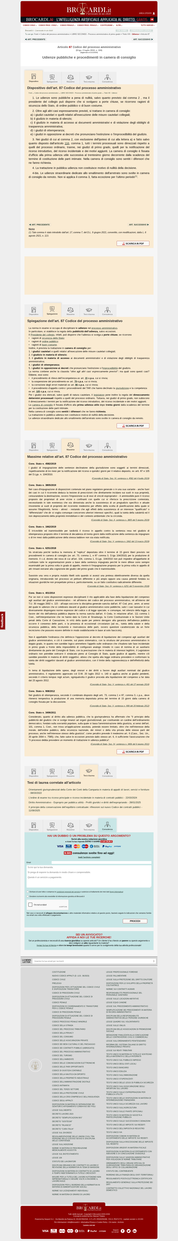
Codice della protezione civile (68, 1093)
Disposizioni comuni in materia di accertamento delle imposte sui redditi (127, 1137)
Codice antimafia (60, 1086)
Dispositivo (33, 314)
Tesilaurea (89, 82)
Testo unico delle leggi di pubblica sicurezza (130, 1083)
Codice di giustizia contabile (67, 1070)
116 (67, 143)
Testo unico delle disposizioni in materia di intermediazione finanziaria (128, 1099)
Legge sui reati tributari (119, 1050)
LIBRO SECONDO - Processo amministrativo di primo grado (81, 93)
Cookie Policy (102, 1222)
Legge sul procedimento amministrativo (127, 1006)
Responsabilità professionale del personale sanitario (124, 994)
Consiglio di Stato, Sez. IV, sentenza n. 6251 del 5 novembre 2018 (118, 586)
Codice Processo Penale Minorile (69, 1022)
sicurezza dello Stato (53, 338)
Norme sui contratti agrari (120, 989)
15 (86, 378)
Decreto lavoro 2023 (62, 1114)
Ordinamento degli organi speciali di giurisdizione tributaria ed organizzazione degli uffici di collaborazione (128, 1165)
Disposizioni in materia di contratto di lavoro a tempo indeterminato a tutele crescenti (76, 1172)
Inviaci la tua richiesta (46, 945)
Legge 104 (57, 1158)
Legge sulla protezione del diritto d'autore (129, 979)
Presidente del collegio (42, 334)
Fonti (36, 34)
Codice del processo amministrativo (54, 34)
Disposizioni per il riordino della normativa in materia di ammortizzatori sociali (76, 1186)
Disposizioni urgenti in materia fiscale (126, 1148)
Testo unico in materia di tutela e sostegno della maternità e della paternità (129, 1055)
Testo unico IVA (114, 1132)
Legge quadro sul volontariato (122, 1022)
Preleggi (56, 983)
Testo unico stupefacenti (119, 1079)
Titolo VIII (130, 34)
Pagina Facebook (123, 1230)
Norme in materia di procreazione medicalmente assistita (69, 1149)
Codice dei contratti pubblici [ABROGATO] (73, 1048)
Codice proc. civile (48, 25)
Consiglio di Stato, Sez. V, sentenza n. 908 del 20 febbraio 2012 (120, 706)
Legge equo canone (116, 1002)
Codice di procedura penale (66, 1012)
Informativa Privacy (88, 1222)
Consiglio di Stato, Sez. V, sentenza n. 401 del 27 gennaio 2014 (120, 684)
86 (76, 384)
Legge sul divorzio (62, 1133)
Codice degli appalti (62, 1101)
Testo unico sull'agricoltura (121, 1108)
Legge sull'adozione (62, 1144)
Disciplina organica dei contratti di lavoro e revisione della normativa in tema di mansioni (75, 1166)
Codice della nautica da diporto (68, 1074)
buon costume (49, 344)
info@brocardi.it (73, 1222)
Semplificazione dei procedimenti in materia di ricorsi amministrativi (129, 1011)
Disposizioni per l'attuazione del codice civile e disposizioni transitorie (76, 988)
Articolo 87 (145, 34)
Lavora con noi (89, 1225)
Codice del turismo (62, 1055)
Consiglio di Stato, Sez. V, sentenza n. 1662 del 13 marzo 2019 (120, 541)
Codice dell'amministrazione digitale (71, 1082)
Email (29, 862)
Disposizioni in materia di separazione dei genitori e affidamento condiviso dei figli (74, 1105)
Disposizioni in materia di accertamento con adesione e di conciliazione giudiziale (129, 1152)
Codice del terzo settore (65, 1089)
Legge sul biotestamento (65, 1154)
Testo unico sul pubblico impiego (123, 1060)
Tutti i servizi (147, 25)
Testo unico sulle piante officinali (124, 1111)
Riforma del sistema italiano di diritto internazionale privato (126, 1046)
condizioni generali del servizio (68, 892)
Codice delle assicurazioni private (70, 1040)
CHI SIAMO (122, 30)
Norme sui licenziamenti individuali (70, 1191)
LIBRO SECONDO (95, 34)
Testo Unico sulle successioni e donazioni (128, 1121)
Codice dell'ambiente (63, 1059)
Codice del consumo (62, 1037)
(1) (136, 176)
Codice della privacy (63, 1033)
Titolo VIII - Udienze (110, 93)
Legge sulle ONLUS (115, 1025)
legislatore (99, 394)
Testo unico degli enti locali (121, 1064)
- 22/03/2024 (83, 797)
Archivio (121, 1222)
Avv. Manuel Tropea (97, 1216)
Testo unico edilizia (116, 1071)
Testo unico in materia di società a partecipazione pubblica (124, 1116)
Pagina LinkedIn (135, 1230)
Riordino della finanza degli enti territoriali (129, 1175)
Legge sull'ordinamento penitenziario (126, 1041)
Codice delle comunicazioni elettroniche (73, 1063)
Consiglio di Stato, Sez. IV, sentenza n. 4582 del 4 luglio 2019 (121, 478)
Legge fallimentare (116, 976)
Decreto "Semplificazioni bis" (67, 1118)
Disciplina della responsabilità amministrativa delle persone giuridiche (127, 1017)
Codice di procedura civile (66, 993)
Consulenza (107, 82)
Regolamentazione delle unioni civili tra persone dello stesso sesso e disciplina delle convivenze (73, 1138)
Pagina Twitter (129, 1230)
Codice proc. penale (87, 25)
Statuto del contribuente (119, 1171)
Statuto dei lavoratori (64, 1161)
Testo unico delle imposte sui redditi (125, 1125)
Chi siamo (112, 1222)
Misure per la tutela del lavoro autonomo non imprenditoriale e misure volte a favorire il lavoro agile (76, 1179)
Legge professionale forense (122, 972)
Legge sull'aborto (61, 1110)
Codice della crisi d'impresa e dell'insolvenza (75, 1097)
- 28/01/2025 (85, 802)
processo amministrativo (104, 328)
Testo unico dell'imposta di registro (125, 1128)
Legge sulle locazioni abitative (122, 999)
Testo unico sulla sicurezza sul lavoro (126, 1104)
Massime (71, 82)
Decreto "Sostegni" (62, 1121)
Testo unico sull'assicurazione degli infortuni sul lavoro (125, 1087)
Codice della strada (62, 1025)
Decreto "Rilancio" (61, 1125)
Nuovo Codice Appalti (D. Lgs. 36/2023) (70, 976)
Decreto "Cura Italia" (63, 1129)
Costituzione (106, 25)
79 (75, 381)
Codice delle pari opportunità (68, 1067)
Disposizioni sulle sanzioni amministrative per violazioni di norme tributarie (128, 1158)
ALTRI (118, 25)
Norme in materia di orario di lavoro (71, 1194)
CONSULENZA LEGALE (141, 30)
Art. (36, 39)
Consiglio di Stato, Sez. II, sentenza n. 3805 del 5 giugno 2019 (120, 520)
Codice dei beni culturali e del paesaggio (73, 1044)
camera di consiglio (42, 404)
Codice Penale (67, 25)
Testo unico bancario (117, 1068)
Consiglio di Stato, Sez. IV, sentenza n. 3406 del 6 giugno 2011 (120, 744)
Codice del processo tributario (68, 1029)
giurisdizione (122, 388)
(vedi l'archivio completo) (89, 857)
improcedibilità (110, 368)
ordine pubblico (50, 341)
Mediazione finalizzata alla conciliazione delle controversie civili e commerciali (127, 1036)
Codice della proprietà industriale (70, 1078)
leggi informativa (116, 892)
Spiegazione (52, 82)
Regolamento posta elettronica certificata (129, 1179)
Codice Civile (29, 25)
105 (38, 391)
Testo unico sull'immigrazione (122, 1075)
